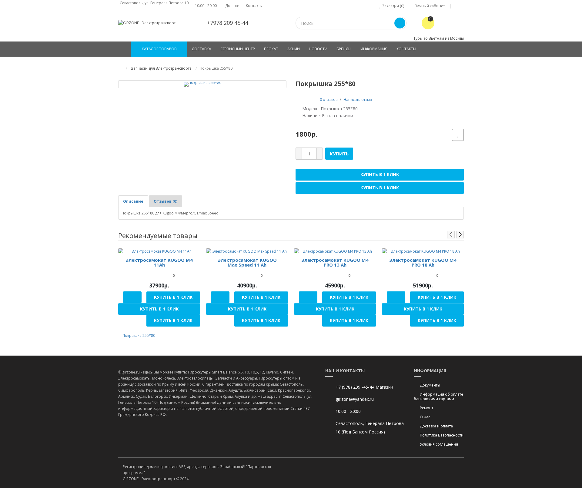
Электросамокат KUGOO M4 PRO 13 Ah (335, 262)
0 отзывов (328, 99)
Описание (133, 201)
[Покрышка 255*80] (202, 83)
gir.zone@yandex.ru (355, 399)
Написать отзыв (357, 99)
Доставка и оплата (436, 426)
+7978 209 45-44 (227, 22)
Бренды (343, 48)
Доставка (233, 5)
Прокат (271, 48)
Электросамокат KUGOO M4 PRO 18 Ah (423, 262)
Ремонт (426, 408)
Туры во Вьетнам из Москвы (438, 38)
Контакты (254, 5)
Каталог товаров (159, 48)
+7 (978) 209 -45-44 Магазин (364, 387)
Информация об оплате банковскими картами (438, 396)
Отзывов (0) (165, 201)
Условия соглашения (439, 444)
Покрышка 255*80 (138, 335)
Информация (373, 48)
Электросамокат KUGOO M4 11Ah (159, 262)
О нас (425, 417)
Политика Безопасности (441, 435)
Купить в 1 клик (379, 174)
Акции (293, 48)
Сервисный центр (237, 48)
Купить (339, 154)
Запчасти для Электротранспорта (161, 68)
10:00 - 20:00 (206, 5)
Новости (318, 48)
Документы (430, 385)
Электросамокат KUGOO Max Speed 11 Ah (247, 262)
